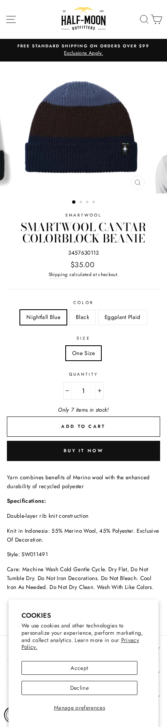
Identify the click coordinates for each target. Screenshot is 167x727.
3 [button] (88, 203)
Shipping (58, 274)
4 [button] (94, 203)
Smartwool (83, 215)
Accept (79, 668)
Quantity (83, 374)
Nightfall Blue (43, 317)
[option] (83, 50)
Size (83, 338)
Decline (79, 688)
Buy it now (83, 450)
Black (82, 317)
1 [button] (74, 202)
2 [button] (81, 203)
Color (83, 303)
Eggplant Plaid (123, 317)
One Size (83, 353)
